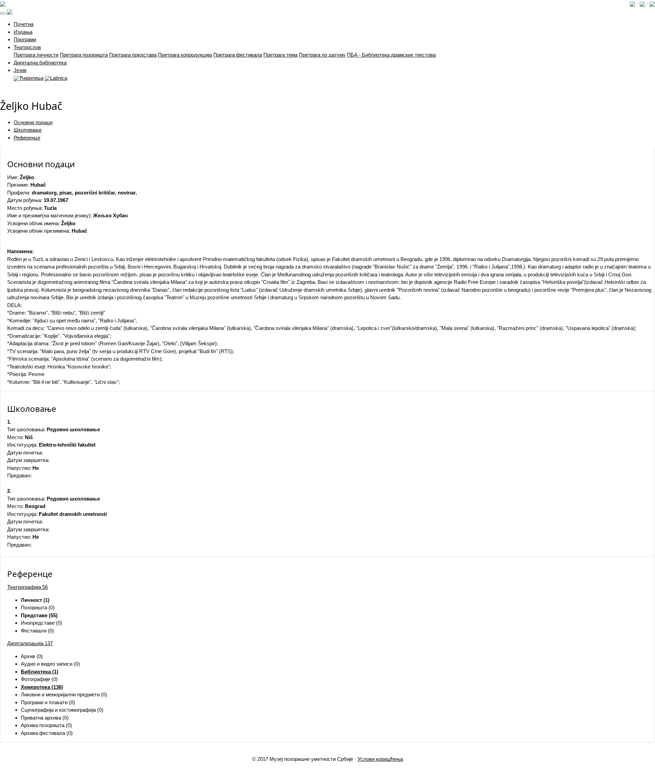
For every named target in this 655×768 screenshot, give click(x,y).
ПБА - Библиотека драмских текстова (391, 55)
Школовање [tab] (28, 130)
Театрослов (27, 47)
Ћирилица (31, 78)
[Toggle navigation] (2, 13)
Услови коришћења (380, 759)
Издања (23, 32)
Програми (25, 39)
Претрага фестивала (237, 55)
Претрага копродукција (185, 55)
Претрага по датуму (322, 55)
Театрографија (27, 587)
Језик (20, 70)
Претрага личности (36, 55)
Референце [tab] (27, 138)
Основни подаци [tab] (33, 122)
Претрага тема (280, 55)
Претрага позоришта (84, 55)
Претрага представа (133, 55)
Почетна (23, 24)
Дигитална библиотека (40, 63)
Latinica (58, 78)
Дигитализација (30, 643)
